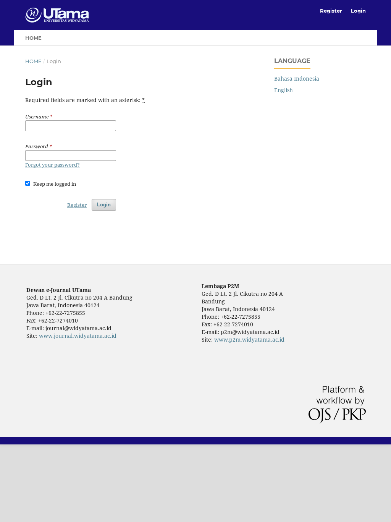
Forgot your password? (52, 164)
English (283, 90)
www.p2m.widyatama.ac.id (249, 339)
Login (358, 11)
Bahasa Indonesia (296, 78)
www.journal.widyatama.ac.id (77, 335)
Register (331, 11)
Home (33, 38)
